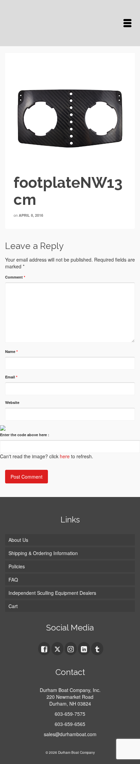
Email (11, 376)
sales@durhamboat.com (70, 734)
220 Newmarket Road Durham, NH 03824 (70, 700)
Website (12, 402)
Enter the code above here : (24, 434)
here (65, 456)
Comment (15, 277)
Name (11, 351)
